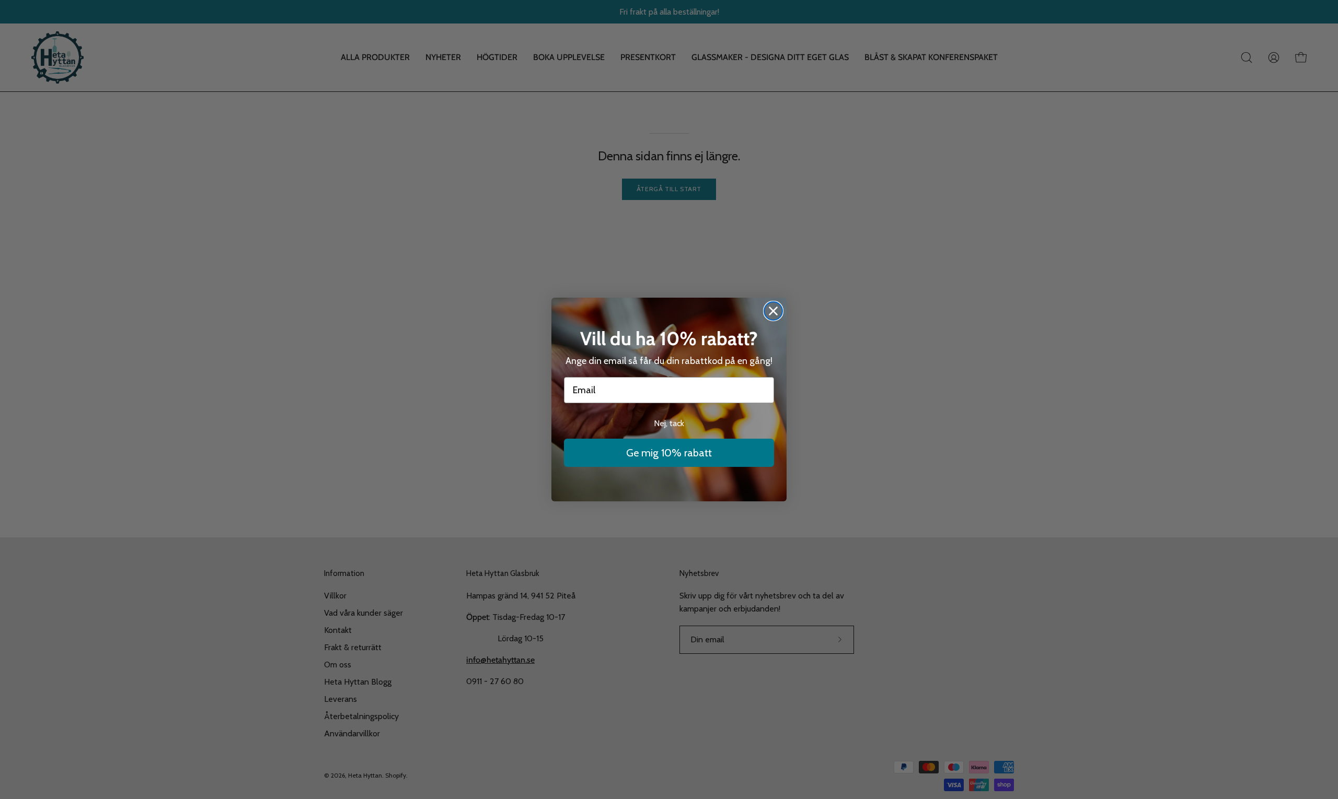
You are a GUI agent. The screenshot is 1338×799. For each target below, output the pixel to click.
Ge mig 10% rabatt (669, 452)
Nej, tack (669, 423)
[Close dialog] (773, 311)
